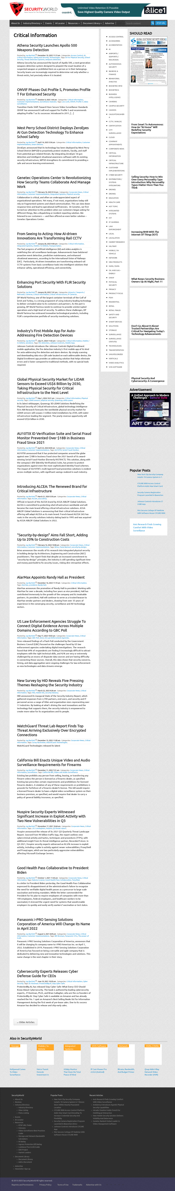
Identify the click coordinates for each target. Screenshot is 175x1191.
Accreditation (115, 45)
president (33, 585)
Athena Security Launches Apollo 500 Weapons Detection (47, 47)
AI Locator (60, 23)
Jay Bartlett (30, 55)
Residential (114, 302)
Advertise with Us (93, 1184)
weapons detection (53, 59)
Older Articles (25, 1022)
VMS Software (115, 367)
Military (113, 246)
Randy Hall (42, 585)
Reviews (18, 1102)
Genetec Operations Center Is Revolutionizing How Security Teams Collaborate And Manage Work (54, 182)
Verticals (113, 358)
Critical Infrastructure (58, 294)
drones (112, 193)
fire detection (44, 343)
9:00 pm (48, 244)
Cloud (112, 137)
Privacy (112, 289)
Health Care (114, 202)
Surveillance (32, 772)
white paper (68, 400)
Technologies (54, 57)
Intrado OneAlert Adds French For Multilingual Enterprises (106, 1111)
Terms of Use (62, 1184)
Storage (113, 330)
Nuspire (49, 828)
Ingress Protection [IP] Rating (30, 1144)
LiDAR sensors (34, 400)
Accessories (114, 41)
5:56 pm (46, 142)
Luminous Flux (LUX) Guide (29, 1147)
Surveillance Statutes (48, 101)
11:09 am (49, 740)
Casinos (112, 110)
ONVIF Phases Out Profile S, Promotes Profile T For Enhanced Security (54, 92)
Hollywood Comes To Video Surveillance (17, 1072)
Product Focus (116, 293)
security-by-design (79, 547)
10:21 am (46, 398)
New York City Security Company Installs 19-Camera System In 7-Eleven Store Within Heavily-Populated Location (150, 475)
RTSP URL (161, 23)
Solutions (29, 343)
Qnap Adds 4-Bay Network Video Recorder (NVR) (152, 1072)
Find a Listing (23, 1113)
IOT (110, 218)
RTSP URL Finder (25, 1125)
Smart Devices (37, 144)
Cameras (29, 294)
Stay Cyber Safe (58, 983)
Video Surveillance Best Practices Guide (31, 1131)
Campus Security (116, 106)
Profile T (79, 101)
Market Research (117, 242)
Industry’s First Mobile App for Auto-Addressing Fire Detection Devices (46, 333)
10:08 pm (48, 545)
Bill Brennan (59, 936)
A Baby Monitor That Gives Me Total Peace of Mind (72, 1072)
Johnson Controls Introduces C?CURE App (150, 502)
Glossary (21, 1128)
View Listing (23, 1110)
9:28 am (47, 690)
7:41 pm (48, 292)
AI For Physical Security (74, 57)
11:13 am (49, 55)
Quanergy (58, 400)
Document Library (91, 23)
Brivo (57, 547)
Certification (115, 125)
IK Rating (22, 1141)
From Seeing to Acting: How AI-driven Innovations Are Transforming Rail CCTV (49, 236)
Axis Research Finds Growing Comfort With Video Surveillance (108, 1100)
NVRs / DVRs (114, 266)
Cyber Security (115, 175)
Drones (112, 189)
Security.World (29, 1180)
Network (113, 258)
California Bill (48, 772)
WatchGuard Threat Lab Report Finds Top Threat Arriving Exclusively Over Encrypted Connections (51, 730)
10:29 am (47, 981)
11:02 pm (47, 341)
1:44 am (47, 99)
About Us (15, 23)
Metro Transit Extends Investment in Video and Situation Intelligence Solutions (45, 1076)
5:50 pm (47, 496)
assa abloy (42, 498)
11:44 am (48, 878)
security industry (51, 692)
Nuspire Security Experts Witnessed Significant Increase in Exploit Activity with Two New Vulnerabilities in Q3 (51, 816)
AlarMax (25, 585)
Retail (111, 306)
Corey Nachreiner (39, 742)
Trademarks (77, 1184)
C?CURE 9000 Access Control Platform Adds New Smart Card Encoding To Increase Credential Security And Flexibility (150, 484)
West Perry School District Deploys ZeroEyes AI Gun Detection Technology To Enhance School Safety (53, 132)
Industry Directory (32, 23)
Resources (73, 23)
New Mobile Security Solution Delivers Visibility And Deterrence (108, 1116)
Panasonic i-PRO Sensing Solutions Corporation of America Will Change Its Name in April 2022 (53, 923)
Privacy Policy (45, 1184)
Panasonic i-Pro (71, 936)
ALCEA (34, 498)
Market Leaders (24, 1152)
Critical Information (25, 57)
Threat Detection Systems (34, 59)
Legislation (114, 238)
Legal (111, 233)
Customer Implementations (28, 101)
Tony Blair (76, 880)
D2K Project (23, 1149)
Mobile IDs (40, 692)
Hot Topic (113, 206)
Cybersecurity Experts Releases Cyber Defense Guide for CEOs (47, 973)
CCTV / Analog (115, 121)
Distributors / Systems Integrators (115, 182)
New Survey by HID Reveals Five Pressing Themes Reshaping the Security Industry (50, 682)
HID (33, 692)
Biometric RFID (115, 86)
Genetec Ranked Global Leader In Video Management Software (106, 1122)
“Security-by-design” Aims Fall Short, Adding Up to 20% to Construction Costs (52, 537)
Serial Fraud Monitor (70, 450)
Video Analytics (116, 363)
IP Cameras (72, 294)
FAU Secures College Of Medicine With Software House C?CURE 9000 (151, 511)
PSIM (111, 297)
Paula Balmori (65, 547)
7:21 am (48, 770)
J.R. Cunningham (38, 828)
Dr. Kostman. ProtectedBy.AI (40, 983)
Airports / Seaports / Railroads (114, 56)
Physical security (73, 194)
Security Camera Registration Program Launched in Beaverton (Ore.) (150, 493)
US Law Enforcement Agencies (57, 638)
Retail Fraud (115, 310)
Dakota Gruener (38, 880)
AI (85, 55)
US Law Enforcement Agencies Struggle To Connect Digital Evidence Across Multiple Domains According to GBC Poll (51, 625)
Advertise (109, 23)
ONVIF (72, 101)
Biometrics (114, 90)
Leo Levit (65, 101)
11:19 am (49, 583)
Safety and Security (41, 57)
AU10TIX (58, 450)
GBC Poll (35, 638)
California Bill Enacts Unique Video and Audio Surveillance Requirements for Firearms (53, 762)
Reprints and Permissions (22, 1184)
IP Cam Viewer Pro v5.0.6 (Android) (99, 1070)
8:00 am (46, 448)
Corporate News (75, 192)
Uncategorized (116, 354)
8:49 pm (47, 934)
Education (114, 198)
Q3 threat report (59, 828)
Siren (42, 638)
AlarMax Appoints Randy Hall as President (51, 577)
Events (48, 23)
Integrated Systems (58, 194)
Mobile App (70, 343)
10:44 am (49, 826)
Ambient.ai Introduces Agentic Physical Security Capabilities (108, 1106)
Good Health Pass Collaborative (58, 880)
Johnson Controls (57, 343)
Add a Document (25, 1162)
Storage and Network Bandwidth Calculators (31, 1137)
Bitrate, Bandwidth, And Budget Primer (126, 1070)
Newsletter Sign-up (22, 1169)
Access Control (77, 55)
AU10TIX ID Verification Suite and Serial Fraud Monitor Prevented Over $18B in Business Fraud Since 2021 (54, 438)
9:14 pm (48, 192)
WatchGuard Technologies (56, 742)
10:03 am (46, 636)
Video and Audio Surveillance (66, 772)
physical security (47, 400)
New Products (115, 262)
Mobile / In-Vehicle (40, 246)
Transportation (55, 246)
